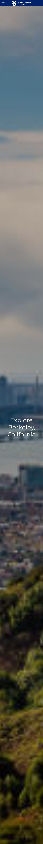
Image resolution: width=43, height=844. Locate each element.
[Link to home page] (21, 3)
